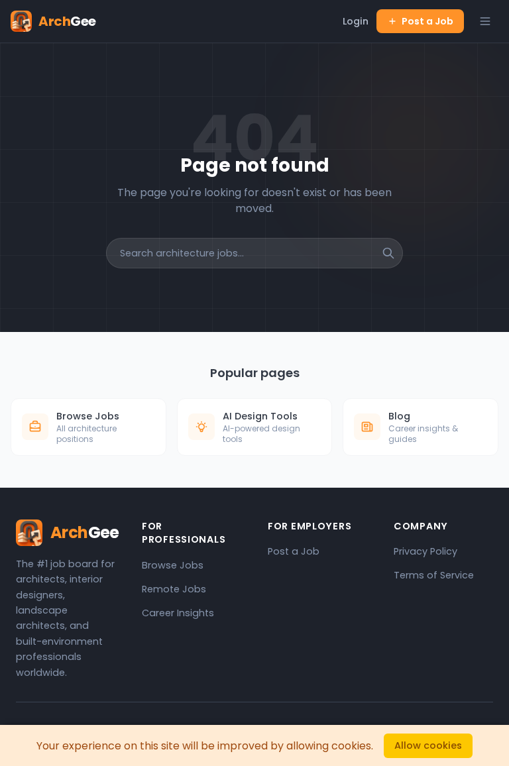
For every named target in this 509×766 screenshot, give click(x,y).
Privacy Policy (425, 551)
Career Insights (178, 613)
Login (355, 21)
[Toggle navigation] (485, 21)
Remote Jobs (174, 589)
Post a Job (427, 21)
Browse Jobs (172, 565)
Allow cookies (428, 745)
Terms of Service (434, 575)
